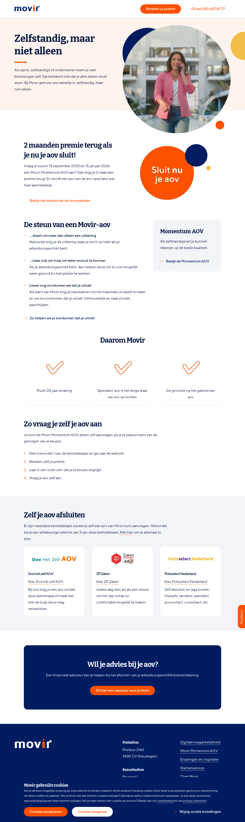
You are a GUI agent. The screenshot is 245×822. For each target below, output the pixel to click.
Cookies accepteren (46, 811)
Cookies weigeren (92, 811)
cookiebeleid (165, 801)
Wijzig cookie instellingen (200, 811)
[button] (241, 616)
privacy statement (194, 801)
